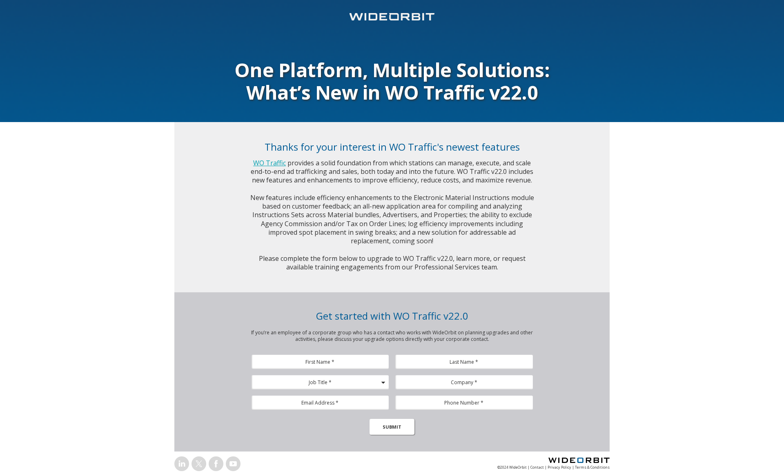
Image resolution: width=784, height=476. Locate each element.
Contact (537, 467)
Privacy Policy (559, 467)
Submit (392, 427)
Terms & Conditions (592, 467)
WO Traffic (269, 162)
